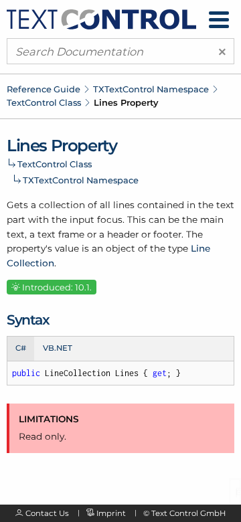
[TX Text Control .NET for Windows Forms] (101, 18)
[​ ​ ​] (219, 19)
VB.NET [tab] (57, 348)
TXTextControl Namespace (151, 89)
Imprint (111, 513)
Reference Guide (43, 89)
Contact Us (47, 513)
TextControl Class (44, 102)
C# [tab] (20, 348)
